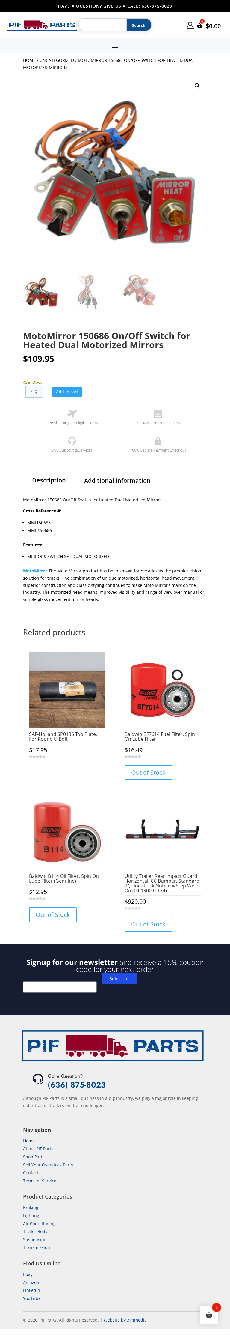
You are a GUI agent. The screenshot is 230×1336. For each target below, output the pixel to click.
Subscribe (120, 978)
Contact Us (34, 1172)
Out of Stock (148, 772)
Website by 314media (125, 1320)
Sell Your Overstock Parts (48, 1165)
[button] (197, 85)
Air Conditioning (39, 1223)
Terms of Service (39, 1181)
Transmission (36, 1247)
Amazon (31, 1282)
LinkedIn (31, 1290)
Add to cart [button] (67, 768)
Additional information (117, 480)
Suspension (34, 1239)
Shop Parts (34, 1157)
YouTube (32, 1298)
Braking (30, 1207)
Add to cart (67, 392)
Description (49, 480)
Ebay (28, 1274)
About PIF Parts (38, 1148)
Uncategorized (57, 60)
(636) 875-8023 (77, 1085)
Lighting (31, 1215)
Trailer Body (35, 1231)
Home (29, 60)
